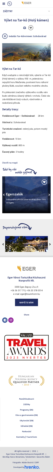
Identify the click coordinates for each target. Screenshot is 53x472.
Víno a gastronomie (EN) (26, 415)
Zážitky (26, 404)
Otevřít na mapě (10, 162)
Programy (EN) (26, 409)
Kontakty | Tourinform (26, 437)
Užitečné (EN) (27, 426)
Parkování (26, 431)
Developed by (19, 467)
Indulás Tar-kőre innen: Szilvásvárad (27, 36)
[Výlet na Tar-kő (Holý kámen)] (26, 52)
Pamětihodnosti (26, 399)
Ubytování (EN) (27, 420)
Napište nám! (26, 302)
